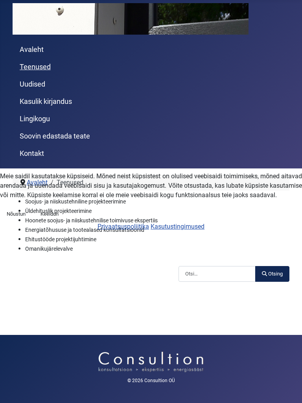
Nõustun (16, 214)
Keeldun (50, 214)
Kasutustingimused (177, 226)
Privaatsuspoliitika (123, 226)
